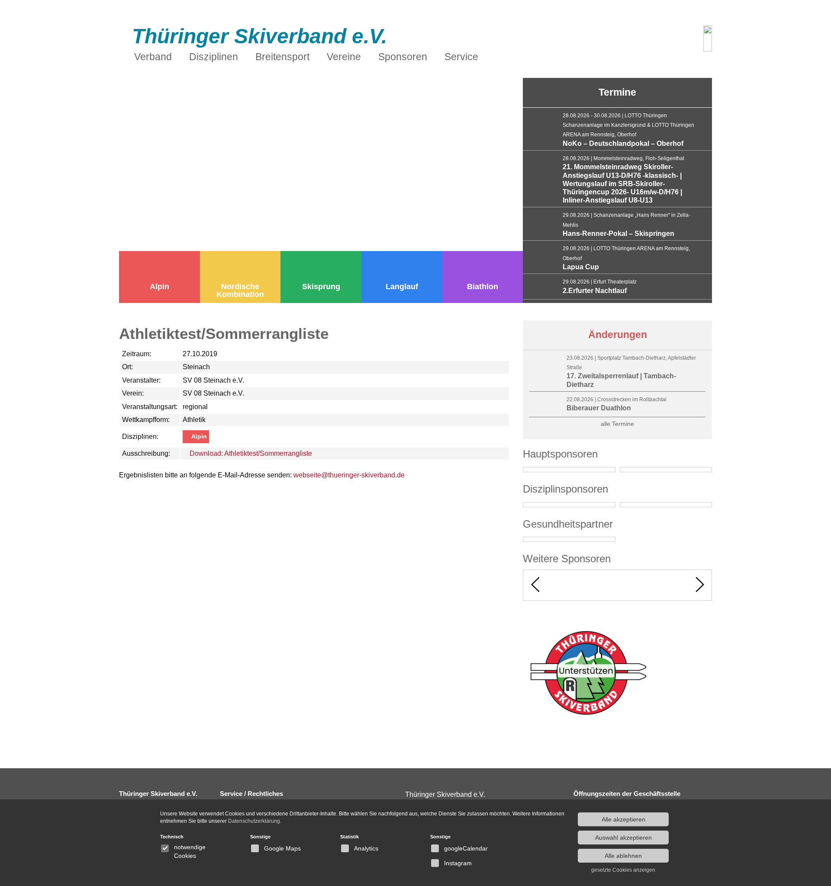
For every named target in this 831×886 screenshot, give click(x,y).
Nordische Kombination (240, 290)
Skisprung (321, 286)
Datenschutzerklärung (254, 821)
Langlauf (402, 286)
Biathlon (482, 286)
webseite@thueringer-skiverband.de (349, 475)
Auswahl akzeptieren (623, 837)
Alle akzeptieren (623, 819)
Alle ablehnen (623, 855)
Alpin (159, 286)
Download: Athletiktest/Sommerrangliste (250, 453)
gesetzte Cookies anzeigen (623, 870)
